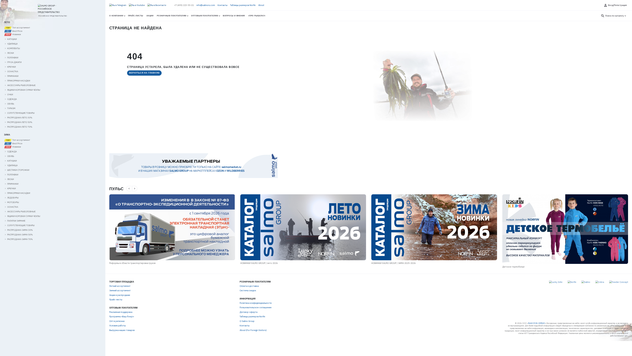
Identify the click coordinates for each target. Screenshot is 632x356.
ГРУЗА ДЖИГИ (14, 62)
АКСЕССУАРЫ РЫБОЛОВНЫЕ (21, 85)
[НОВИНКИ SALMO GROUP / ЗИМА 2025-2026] (303, 227)
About (261, 5)
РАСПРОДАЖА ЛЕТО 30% (19, 117)
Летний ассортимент (120, 286)
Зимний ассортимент (120, 290)
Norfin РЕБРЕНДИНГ (512, 266)
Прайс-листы (135, 16)
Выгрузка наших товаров (122, 330)
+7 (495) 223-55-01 (184, 5)
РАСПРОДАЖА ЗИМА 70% (20, 239)
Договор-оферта (248, 312)
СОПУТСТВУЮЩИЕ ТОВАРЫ (21, 113)
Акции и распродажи (119, 295)
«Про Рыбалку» (256, 16)
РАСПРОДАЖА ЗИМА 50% (20, 234)
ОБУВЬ (10, 104)
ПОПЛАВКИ (12, 57)
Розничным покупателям (171, 16)
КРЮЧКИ (11, 67)
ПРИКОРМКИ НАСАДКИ (18, 80)
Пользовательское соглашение (256, 307)
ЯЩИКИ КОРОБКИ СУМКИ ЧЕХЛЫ (23, 90)
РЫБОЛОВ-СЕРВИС (536, 323)
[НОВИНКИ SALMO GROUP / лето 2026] (172, 227)
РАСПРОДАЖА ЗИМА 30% (20, 230)
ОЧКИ (10, 94)
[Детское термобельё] (434, 229)
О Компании (116, 16)
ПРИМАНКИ (12, 76)
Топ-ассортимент (21, 27)
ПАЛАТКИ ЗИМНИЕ (16, 221)
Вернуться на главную (144, 73)
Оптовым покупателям (204, 16)
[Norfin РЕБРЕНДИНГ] (565, 229)
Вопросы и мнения (234, 16)
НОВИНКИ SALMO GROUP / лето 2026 (128, 263)
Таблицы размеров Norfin (243, 5)
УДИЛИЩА (12, 44)
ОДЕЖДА (12, 99)
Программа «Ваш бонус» (121, 316)
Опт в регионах (117, 321)
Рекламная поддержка (120, 312)
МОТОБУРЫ (13, 202)
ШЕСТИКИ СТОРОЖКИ (18, 170)
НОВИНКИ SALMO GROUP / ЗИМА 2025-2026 (262, 263)
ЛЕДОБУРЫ (13, 197)
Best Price (17, 31)
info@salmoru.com (206, 5)
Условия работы (117, 325)
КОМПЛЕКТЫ (13, 48)
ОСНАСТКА (12, 71)
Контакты (222, 5)
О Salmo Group (247, 321)
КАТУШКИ (12, 39)
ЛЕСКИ (10, 53)
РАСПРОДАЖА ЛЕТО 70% (19, 127)
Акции (150, 16)
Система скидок (248, 290)
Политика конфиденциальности (256, 303)
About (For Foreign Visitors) (253, 330)
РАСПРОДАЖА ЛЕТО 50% (19, 122)
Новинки (16, 34)
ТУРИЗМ (11, 108)
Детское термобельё (382, 266)
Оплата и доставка (249, 286)
